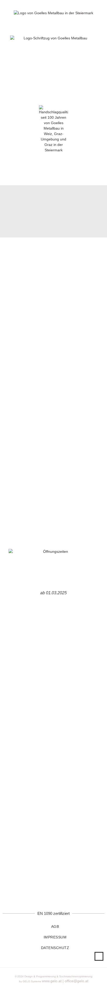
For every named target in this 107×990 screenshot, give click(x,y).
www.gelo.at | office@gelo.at (65, 981)
